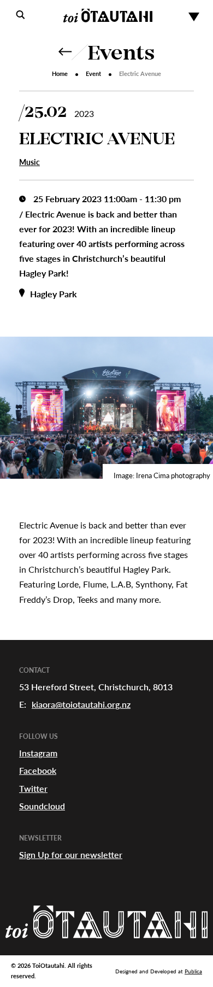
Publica (193, 971)
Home (60, 73)
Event (93, 73)
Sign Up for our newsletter (70, 854)
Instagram (38, 753)
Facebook (37, 770)
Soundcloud (42, 806)
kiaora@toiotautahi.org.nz (81, 704)
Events (121, 54)
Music (29, 162)
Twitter (33, 788)
